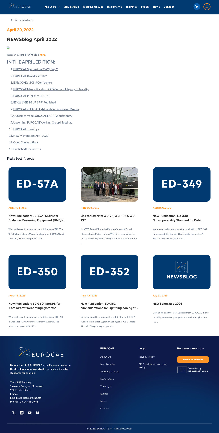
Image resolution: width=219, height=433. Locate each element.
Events (145, 7)
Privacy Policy (147, 356)
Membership (71, 7)
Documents (114, 7)
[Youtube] (30, 413)
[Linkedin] (22, 413)
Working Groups (93, 7)
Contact (169, 7)
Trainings (132, 7)
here (42, 54)
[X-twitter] (14, 413)
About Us (50, 7)
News (156, 7)
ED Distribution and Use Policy (152, 366)
